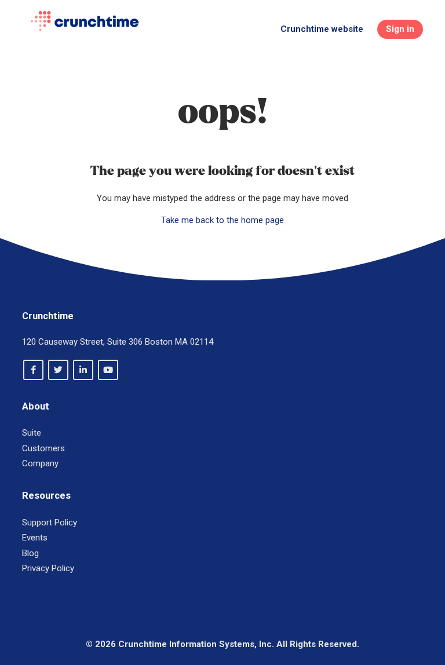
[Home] (84, 20)
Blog (30, 553)
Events (35, 537)
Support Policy (49, 522)
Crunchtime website (321, 29)
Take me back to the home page (222, 220)
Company (40, 463)
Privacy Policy (48, 568)
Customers (43, 448)
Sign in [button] (400, 29)
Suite (31, 432)
